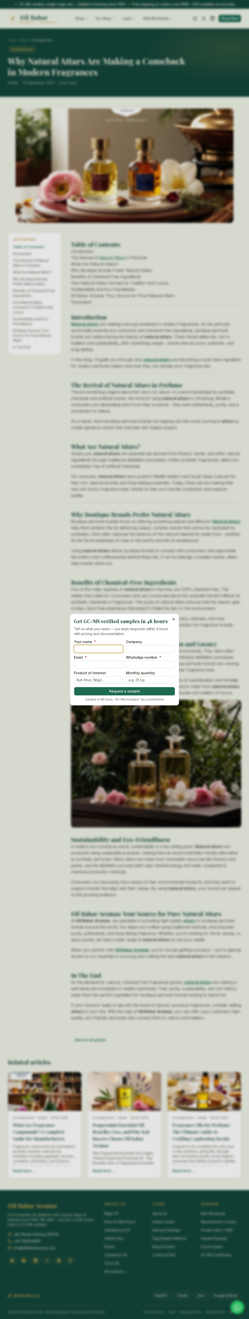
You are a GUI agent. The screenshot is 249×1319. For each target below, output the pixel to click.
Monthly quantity (140, 673)
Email (80, 657)
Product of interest (90, 673)
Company (134, 642)
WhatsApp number (143, 657)
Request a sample (124, 691)
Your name (85, 642)
